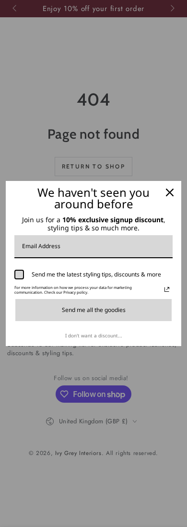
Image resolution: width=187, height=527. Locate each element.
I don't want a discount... (93, 335)
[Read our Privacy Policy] (167, 289)
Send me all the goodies (94, 310)
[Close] (169, 192)
